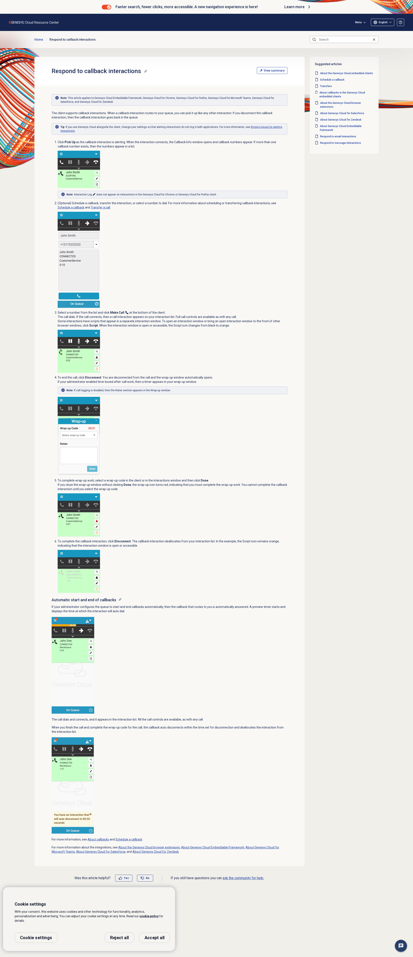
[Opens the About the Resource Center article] (400, 22)
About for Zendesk (156, 851)
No (147, 878)
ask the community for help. (243, 878)
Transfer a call (100, 207)
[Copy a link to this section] (146, 71)
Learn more (294, 7)
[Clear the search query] (374, 39)
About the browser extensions (149, 847)
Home (38, 39)
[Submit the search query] (314, 39)
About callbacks (98, 839)
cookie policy (149, 916)
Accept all (155, 937)
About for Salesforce (100, 851)
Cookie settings (36, 937)
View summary (274, 70)
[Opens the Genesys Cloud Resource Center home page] (34, 22)
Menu (358, 22)
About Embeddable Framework (212, 847)
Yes (126, 878)
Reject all (119, 937)
